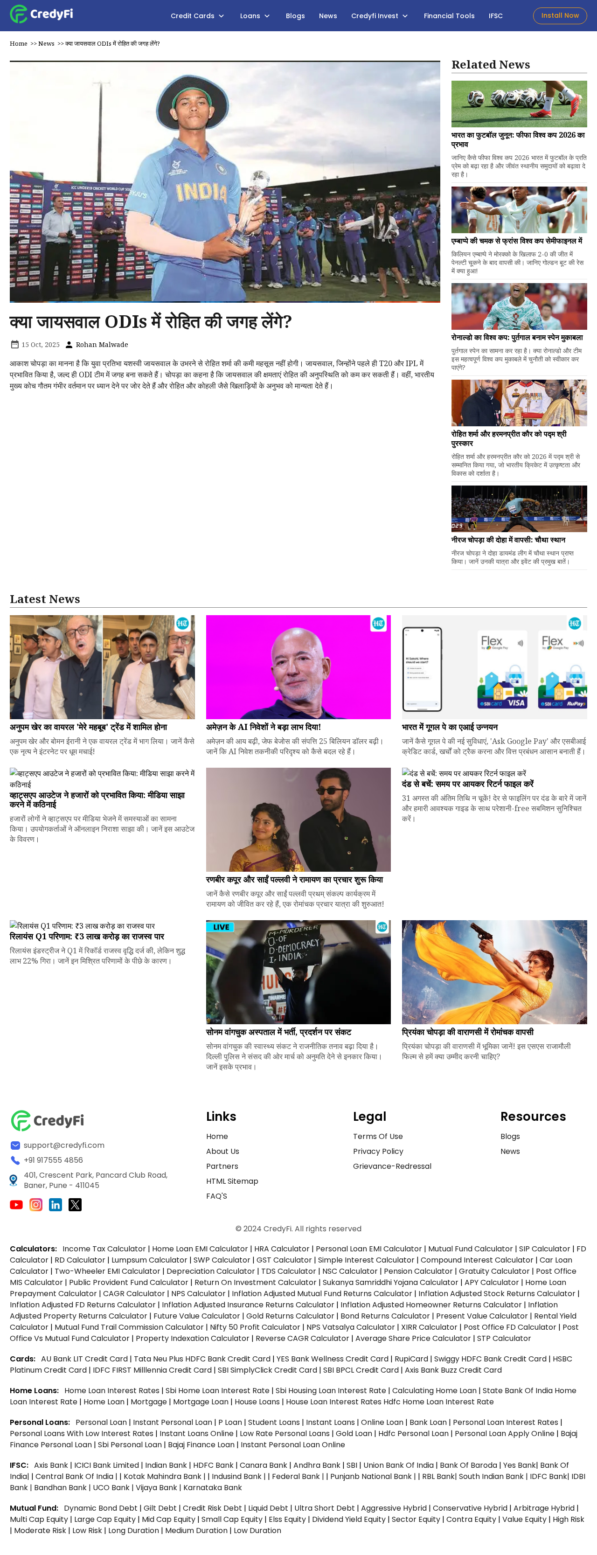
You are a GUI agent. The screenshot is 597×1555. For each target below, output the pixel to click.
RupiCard (412, 1359)
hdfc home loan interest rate (438, 1401)
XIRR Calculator (429, 1327)
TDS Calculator (288, 1271)
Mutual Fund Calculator (470, 1248)
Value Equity (524, 1519)
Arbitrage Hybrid (544, 1508)
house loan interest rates (334, 1401)
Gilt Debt (160, 1508)
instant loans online (198, 1433)
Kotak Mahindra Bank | (166, 1476)
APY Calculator (492, 1282)
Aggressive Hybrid (394, 1508)
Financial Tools (449, 16)
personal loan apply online (505, 1433)
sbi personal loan (131, 1444)
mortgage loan (201, 1401)
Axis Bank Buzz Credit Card (453, 1370)
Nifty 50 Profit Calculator (255, 1327)
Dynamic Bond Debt (101, 1508)
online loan (382, 1422)
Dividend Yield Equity (349, 1519)
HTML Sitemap (232, 1181)
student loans (274, 1422)
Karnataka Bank (212, 1487)
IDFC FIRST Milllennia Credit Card (153, 1370)
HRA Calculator (282, 1248)
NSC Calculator (350, 1271)
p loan (231, 1422)
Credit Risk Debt (212, 1508)
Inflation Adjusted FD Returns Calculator (83, 1304)
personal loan (102, 1422)
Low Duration (257, 1530)
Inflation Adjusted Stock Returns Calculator (497, 1293)
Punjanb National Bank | (374, 1476)
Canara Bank (264, 1465)
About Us (222, 1151)
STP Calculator (504, 1338)
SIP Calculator (544, 1248)
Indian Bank (167, 1465)
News (328, 16)
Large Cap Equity (105, 1519)
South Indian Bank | (494, 1476)
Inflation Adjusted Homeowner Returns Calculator (431, 1304)
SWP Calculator (222, 1260)
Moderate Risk (40, 1530)
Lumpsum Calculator (149, 1260)
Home (19, 43)
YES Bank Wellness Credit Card (333, 1359)
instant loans (331, 1422)
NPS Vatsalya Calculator (350, 1327)
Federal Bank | (299, 1476)
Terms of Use (378, 1136)
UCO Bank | (114, 1487)
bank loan (428, 1422)
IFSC (496, 16)
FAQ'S (216, 1196)
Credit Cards (193, 16)
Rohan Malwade (101, 344)
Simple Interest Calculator (366, 1260)
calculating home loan (435, 1390)
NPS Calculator (198, 1293)
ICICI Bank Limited (107, 1465)
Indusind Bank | (240, 1476)
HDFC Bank (213, 1465)
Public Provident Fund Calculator (128, 1282)
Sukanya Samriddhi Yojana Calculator (390, 1282)
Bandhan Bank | (63, 1487)
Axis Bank (52, 1465)
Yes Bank (519, 1465)
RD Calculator (80, 1260)
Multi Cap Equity (39, 1519)
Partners (222, 1166)
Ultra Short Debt (324, 1508)
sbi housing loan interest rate (332, 1390)
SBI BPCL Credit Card (362, 1370)
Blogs (295, 16)
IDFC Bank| (550, 1476)
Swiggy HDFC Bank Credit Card (490, 1359)
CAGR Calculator (134, 1293)
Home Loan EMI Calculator (200, 1248)
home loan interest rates (112, 1390)
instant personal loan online (293, 1444)
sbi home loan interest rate (218, 1390)
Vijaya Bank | (159, 1487)
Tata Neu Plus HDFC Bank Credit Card (202, 1359)
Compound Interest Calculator (477, 1260)
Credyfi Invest (375, 16)
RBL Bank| (440, 1476)
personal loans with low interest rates (81, 1433)
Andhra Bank (316, 1465)
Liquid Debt (268, 1508)
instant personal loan (173, 1422)
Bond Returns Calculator (385, 1316)
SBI (352, 1465)
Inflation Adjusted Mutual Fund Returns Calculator (322, 1293)
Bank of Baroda (468, 1465)
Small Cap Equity (232, 1519)
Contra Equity (471, 1519)
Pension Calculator (418, 1271)
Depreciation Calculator (211, 1271)
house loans (258, 1401)
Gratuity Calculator (494, 1271)
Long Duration (133, 1530)
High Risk (568, 1519)
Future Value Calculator (196, 1316)
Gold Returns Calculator (290, 1316)
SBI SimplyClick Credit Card (267, 1370)
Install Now (560, 15)
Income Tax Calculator (104, 1248)
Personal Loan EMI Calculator (369, 1248)
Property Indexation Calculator (193, 1338)
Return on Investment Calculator (255, 1282)
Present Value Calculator (482, 1316)
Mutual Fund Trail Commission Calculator (129, 1327)
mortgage (150, 1401)
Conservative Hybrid (470, 1508)
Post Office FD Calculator (510, 1327)
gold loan (355, 1433)
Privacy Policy (378, 1151)
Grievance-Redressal (392, 1166)
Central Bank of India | (77, 1476)
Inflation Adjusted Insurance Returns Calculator (248, 1304)
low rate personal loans (286, 1433)
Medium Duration (196, 1530)
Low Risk (87, 1530)
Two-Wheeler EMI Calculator (107, 1271)
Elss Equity (287, 1519)
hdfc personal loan (414, 1433)
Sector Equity (417, 1519)
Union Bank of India (399, 1465)
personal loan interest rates (506, 1422)
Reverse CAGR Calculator (302, 1338)
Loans (251, 16)
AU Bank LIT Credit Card (85, 1359)
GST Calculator (284, 1260)
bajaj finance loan (202, 1444)
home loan (104, 1401)
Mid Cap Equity (168, 1519)
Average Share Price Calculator (413, 1338)
